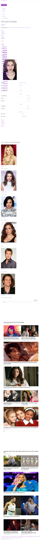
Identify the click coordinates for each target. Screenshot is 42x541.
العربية (20, 537)
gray (3, 68)
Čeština (6, 536)
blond (3, 59)
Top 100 (3, 12)
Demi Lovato (3, 217)
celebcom (4, 0)
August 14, (21, 82)
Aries (3, 43)
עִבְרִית (15, 537)
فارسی (18, 537)
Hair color (28, 27)
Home (3, 14)
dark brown (4, 67)
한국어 (32, 536)
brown (3, 63)
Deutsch (9, 536)
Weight (17, 27)
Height (15, 27)
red (2, 76)
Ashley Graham (4, 243)
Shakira (2, 166)
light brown (4, 72)
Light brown (24, 116)
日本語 (29, 536)
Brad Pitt (2, 269)
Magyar (23, 536)
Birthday (3, 10)
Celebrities (4, 8)
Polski (39, 536)
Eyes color (25, 27)
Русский (9, 537)
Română (6, 537)
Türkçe (13, 537)
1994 (24, 82)
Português (3, 537)
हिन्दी (21, 536)
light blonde (4, 70)
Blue (23, 113)
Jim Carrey (3, 295)
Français (18, 536)
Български (3, 536)
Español (15, 536)
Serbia (20, 90)
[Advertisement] (21, 134)
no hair (3, 74)
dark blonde (4, 65)
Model (3, 25)
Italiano (26, 536)
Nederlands (36, 536)
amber (3, 54)
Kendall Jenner (4, 191)
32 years (20, 85)
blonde (3, 61)
